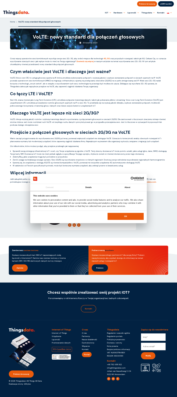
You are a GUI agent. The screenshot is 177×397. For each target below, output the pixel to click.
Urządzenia (56, 336)
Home (12, 22)
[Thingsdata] (16, 12)
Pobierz (99, 268)
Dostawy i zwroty (114, 343)
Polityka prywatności (116, 339)
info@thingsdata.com (116, 368)
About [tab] (127, 187)
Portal (87, 354)
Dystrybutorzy (88, 343)
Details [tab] (88, 187)
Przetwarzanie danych (61, 343)
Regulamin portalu (114, 336)
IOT (106, 13)
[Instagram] (69, 225)
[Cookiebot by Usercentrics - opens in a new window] (132, 179)
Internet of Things (59, 333)
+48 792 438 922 (114, 364)
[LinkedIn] (74, 225)
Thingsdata (146, 13)
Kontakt (160, 13)
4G (105, 58)
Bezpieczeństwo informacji (118, 349)
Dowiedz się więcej (85, 61)
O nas (84, 333)
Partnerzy (86, 336)
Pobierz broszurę (147, 4)
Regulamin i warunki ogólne (118, 333)
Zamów (20, 268)
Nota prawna (112, 346)
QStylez (27, 384)
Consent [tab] (50, 187)
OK (125, 216)
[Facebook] (78, 225)
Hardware (118, 13)
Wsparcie (86, 346)
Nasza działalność (89, 339)
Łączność (132, 13)
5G (108, 58)
